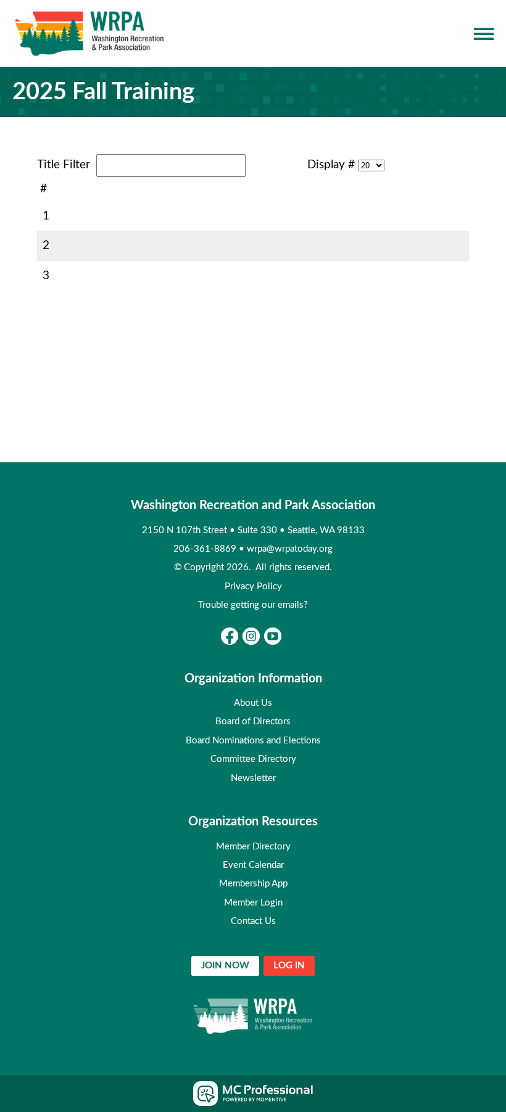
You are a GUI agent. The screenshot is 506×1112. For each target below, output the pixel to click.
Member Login (253, 902)
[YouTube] (272, 636)
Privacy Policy (253, 586)
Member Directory (253, 846)
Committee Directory (253, 759)
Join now (225, 965)
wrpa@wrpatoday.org (290, 549)
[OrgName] (89, 33)
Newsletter (253, 778)
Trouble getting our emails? (253, 605)
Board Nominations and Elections (253, 740)
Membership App (253, 883)
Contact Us (253, 921)
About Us (253, 703)
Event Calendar (253, 865)
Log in (289, 965)
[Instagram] (251, 636)
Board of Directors (253, 721)
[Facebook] (229, 636)
